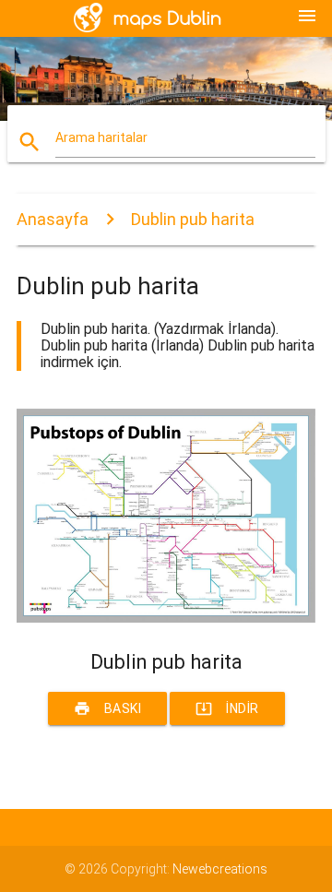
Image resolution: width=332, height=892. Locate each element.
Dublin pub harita (193, 219)
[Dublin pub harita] (166, 618)
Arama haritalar (101, 137)
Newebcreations (219, 869)
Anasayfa (53, 219)
